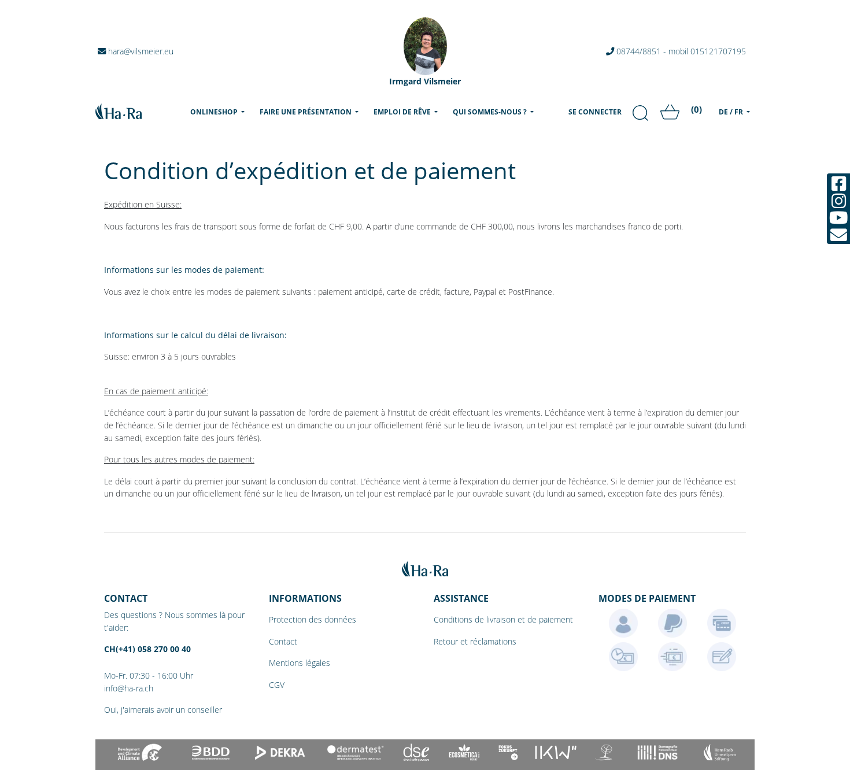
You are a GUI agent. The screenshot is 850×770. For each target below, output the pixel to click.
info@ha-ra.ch (128, 688)
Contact (283, 641)
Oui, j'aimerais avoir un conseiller (163, 709)
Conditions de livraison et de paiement (503, 619)
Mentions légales (299, 662)
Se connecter (595, 112)
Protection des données (312, 619)
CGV (276, 684)
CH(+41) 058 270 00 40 (147, 648)
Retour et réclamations (475, 641)
